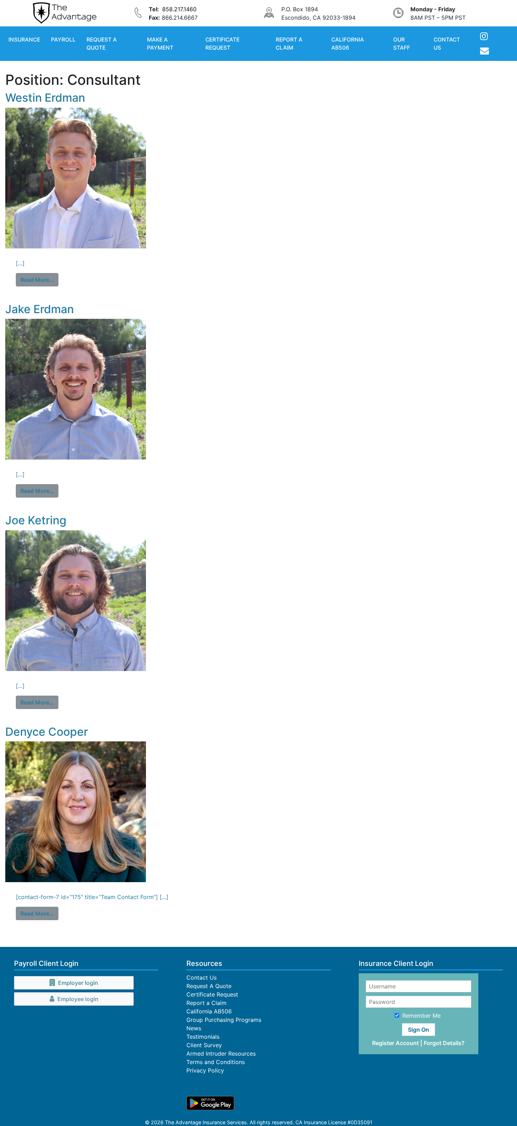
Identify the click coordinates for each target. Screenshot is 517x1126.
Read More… (39, 279)
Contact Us (447, 43)
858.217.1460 (179, 9)
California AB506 (347, 43)
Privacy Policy (205, 1070)
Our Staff (401, 43)
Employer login (78, 982)
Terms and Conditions (215, 1061)
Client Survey (204, 1045)
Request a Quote (102, 43)
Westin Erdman (45, 98)
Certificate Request (222, 43)
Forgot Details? (444, 1042)
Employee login (77, 998)
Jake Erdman (39, 309)
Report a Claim (289, 43)
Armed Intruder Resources (221, 1053)
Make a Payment (160, 43)
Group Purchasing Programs (223, 1019)
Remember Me (421, 1015)
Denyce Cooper (46, 732)
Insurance (24, 39)
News (193, 1028)
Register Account (395, 1042)
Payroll (63, 39)
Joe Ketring (35, 520)
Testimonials (202, 1036)
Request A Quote (208, 985)
